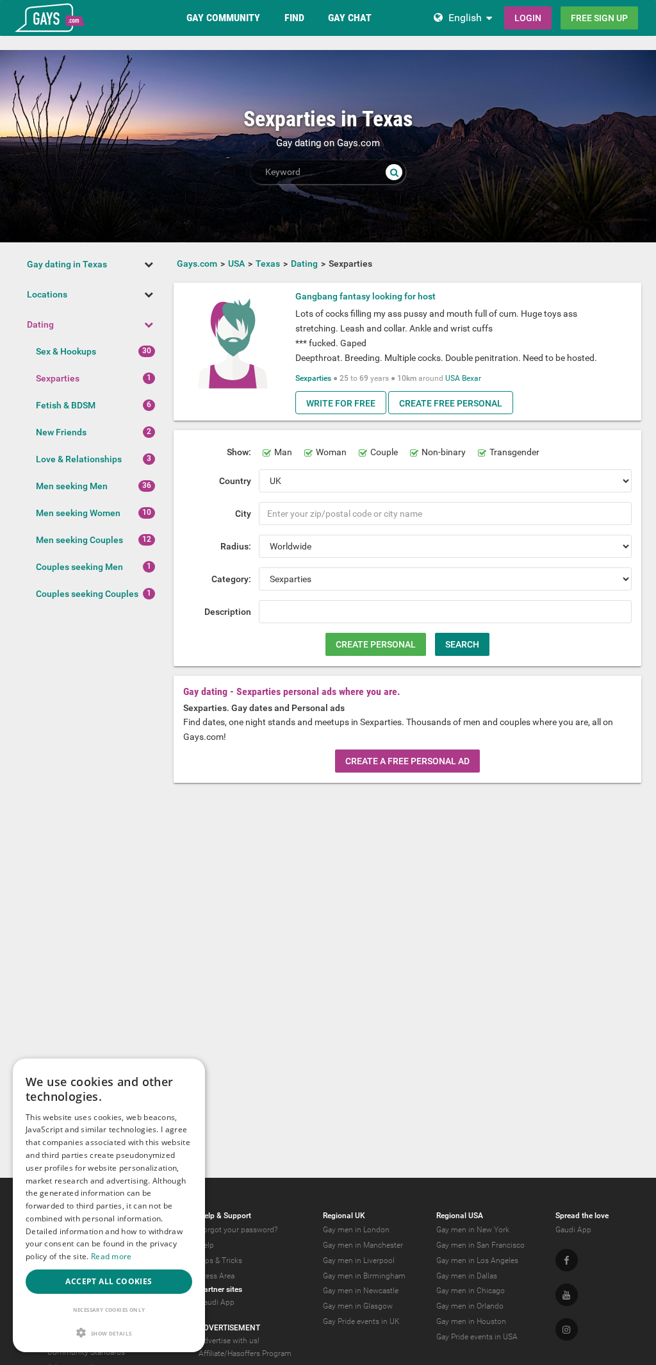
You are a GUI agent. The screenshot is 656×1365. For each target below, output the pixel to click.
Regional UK (344, 1215)
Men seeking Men (72, 486)
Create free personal (450, 403)
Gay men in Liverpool (359, 1260)
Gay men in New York (472, 1229)
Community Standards (86, 1352)
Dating (40, 324)
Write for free (340, 403)
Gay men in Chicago (470, 1290)
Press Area (216, 1275)
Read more (111, 1256)
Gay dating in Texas (67, 264)
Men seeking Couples (79, 540)
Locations (47, 294)
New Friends (61, 432)
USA (452, 378)
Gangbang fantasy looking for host (365, 296)
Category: (231, 579)
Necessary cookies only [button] (109, 1309)
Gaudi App (216, 1302)
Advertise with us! (229, 1340)
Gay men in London (356, 1229)
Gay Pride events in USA (477, 1336)
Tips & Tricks (220, 1260)
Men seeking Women (78, 513)
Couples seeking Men (79, 567)
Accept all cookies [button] (108, 1281)
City (243, 513)
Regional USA (459, 1215)
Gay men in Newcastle (360, 1290)
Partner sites (220, 1289)
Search (462, 644)
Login (527, 18)
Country (235, 481)
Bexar (471, 378)
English (465, 18)
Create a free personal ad (407, 761)
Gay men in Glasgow (358, 1306)
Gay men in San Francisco (480, 1245)
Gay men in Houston (471, 1321)
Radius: (235, 546)
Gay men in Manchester (363, 1245)
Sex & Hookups (66, 351)
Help (206, 1245)
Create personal (376, 644)
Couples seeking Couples (87, 594)
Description (227, 612)
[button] (109, 1332)
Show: (239, 452)
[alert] (109, 1205)
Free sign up (599, 18)
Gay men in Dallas (466, 1275)
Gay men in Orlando (470, 1306)
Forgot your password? (238, 1229)
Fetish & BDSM (65, 405)
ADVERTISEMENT (229, 1327)
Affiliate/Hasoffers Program (245, 1353)
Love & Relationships (79, 459)
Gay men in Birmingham (364, 1275)
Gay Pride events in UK (361, 1321)
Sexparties (57, 378)
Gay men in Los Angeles (477, 1260)
